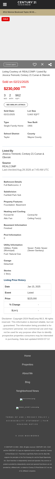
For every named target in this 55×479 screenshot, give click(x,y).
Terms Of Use (15, 417)
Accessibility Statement (23, 421)
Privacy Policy (37, 417)
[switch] (34, 64)
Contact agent (11, 64)
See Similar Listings (15, 105)
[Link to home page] (27, 4)
